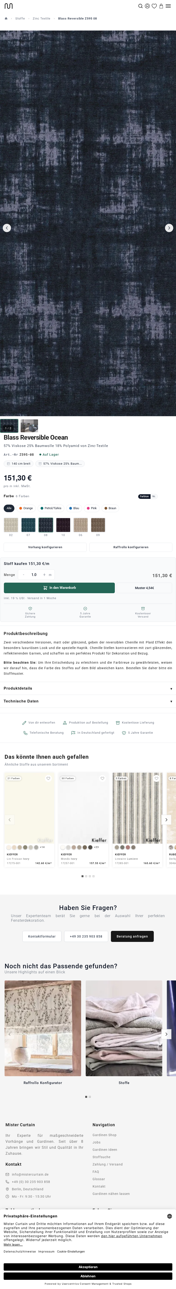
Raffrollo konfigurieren (130, 547)
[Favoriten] (154, 6)
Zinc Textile (41, 18)
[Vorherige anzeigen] (10, 820)
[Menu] (168, 6)
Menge (88, 575)
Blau (76, 508)
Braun (112, 508)
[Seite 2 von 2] (90, 1097)
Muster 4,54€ (144, 588)
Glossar (99, 1179)
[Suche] (140, 6)
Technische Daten (21, 701)
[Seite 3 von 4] (90, 876)
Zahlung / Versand (108, 1164)
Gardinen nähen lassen (111, 1194)
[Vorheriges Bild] (7, 228)
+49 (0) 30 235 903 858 (31, 1182)
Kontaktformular (42, 936)
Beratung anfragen (132, 936)
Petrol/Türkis (53, 508)
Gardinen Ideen (105, 1149)
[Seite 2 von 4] (86, 876)
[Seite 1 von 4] (82, 876)
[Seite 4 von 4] (93, 876)
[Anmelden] (147, 6)
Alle (9, 508)
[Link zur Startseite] (71, 6)
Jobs (97, 1142)
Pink (94, 508)
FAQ (96, 1172)
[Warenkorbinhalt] (161, 6)
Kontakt (99, 1186)
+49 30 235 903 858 (86, 936)
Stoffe (20, 18)
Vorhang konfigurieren (45, 547)
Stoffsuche (101, 1157)
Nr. (154, 496)
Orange (28, 508)
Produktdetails (18, 688)
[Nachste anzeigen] (166, 820)
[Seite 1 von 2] (86, 1097)
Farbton (144, 496)
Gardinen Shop (105, 1135)
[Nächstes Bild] (169, 228)
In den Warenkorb (63, 588)
